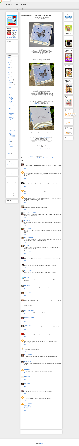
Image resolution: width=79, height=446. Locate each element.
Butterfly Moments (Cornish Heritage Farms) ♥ (11, 91)
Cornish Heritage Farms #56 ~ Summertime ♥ (12, 135)
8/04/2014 (38, 396)
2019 (9, 69)
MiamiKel (15, 30)
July (10, 87)
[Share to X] (39, 156)
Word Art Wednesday (38, 151)
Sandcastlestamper (16, 4)
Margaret (26, 354)
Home (8, 9)
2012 (9, 151)
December (11, 79)
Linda (25, 376)
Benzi (25, 220)
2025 (9, 59)
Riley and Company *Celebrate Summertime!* (12, 126)
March (10, 144)
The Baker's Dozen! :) (11, 102)
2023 (9, 62)
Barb (25, 285)
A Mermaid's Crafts (27, 251)
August (10, 85)
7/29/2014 (29, 182)
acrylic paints (26, 157)
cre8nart (25, 182)
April (10, 142)
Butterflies (31, 157)
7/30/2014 (29, 325)
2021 (9, 65)
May (10, 141)
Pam (25, 383)
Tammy (25, 292)
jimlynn (25, 228)
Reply (25, 168)
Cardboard (41, 157)
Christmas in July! (11, 95)
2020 (9, 67)
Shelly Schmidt (27, 317)
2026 (9, 57)
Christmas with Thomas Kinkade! (12, 114)
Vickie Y (26, 325)
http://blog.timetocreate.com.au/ (30, 396)
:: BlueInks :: (26, 333)
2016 (9, 74)
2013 (9, 150)
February (11, 146)
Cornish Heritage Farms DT (44, 137)
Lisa (25, 245)
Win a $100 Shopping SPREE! (11, 98)
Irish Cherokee (27, 257)
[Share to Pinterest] (41, 156)
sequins (59, 157)
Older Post (59, 432)
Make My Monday (43, 148)
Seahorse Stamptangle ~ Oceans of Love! (12, 106)
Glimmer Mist (54, 157)
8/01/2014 (28, 376)
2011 (9, 153)
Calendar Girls (36, 157)
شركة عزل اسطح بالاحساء (28, 407)
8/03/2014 (29, 390)
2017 (9, 72)
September (11, 84)
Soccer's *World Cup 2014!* (11, 122)
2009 (9, 156)
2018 (9, 70)
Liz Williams (26, 361)
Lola (25, 277)
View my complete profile (11, 37)
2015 (9, 75)
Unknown (26, 196)
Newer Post (24, 432)
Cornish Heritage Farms (35, 55)
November (11, 80)
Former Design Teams (16, 9)
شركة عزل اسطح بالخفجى (28, 405)
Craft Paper (26, 369)
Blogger (41, 443)
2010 (9, 155)
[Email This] (36, 156)
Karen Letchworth (27, 299)
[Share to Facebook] (40, 156)
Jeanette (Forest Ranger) (29, 212)
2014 (9, 77)
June (10, 139)
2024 (9, 60)
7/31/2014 (31, 361)
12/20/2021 (30, 403)
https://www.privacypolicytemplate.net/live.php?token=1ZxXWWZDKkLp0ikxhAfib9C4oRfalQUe (12, 165)
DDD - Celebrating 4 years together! (11, 110)
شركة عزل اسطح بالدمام (28, 406)
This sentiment (36, 103)
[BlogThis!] (37, 156)
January (10, 148)
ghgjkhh (26, 403)
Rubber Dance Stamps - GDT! (11, 118)
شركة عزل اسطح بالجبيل (28, 408)
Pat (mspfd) (26, 237)
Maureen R (26, 263)
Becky (25, 390)
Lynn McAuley (27, 310)
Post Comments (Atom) (44, 436)
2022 (9, 64)
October (10, 82)
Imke (25, 190)
